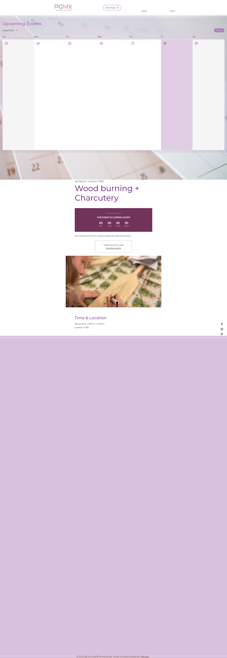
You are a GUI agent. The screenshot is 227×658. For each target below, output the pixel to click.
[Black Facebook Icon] (221, 323)
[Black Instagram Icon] (221, 329)
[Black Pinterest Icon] (221, 334)
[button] (18, 94)
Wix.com (145, 656)
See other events (113, 248)
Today (219, 30)
